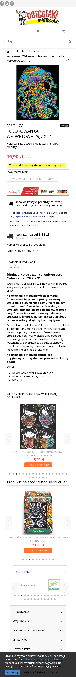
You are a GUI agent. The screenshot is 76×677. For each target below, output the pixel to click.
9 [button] (36, 474)
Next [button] (67, 439)
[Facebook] (2, 3)
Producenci (21, 572)
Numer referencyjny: (20, 244)
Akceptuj (12, 672)
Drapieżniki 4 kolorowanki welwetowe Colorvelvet (38, 539)
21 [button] (36, 477)
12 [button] (46, 474)
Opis (12, 264)
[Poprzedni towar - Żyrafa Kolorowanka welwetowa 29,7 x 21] (66, 60)
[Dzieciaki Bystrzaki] (38, 17)
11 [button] (43, 474)
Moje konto (21, 621)
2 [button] (13, 474)
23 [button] (43, 477)
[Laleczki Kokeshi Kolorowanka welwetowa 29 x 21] (38, 426)
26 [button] (55, 599)
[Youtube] (7, 3)
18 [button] (66, 474)
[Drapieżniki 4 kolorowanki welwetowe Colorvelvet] (38, 512)
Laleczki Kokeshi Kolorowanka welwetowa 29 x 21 (38, 453)
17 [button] (63, 474)
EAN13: (11, 251)
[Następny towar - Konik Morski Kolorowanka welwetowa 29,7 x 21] (68, 60)
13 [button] (49, 474)
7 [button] (29, 474)
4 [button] (19, 474)
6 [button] (26, 474)
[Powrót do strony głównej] (8, 52)
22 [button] (39, 477)
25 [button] (51, 599)
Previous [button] (8, 439)
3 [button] (16, 474)
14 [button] (53, 474)
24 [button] (46, 477)
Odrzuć (53, 672)
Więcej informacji (22, 262)
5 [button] (23, 474)
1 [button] (10, 474)
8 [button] (33, 474)
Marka (14, 267)
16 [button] (59, 474)
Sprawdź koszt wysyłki (30, 238)
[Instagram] (12, 3)
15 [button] (56, 474)
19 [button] (29, 477)
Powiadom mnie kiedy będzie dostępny (32, 179)
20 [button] (33, 477)
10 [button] (39, 474)
